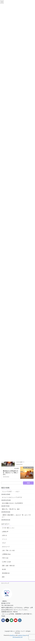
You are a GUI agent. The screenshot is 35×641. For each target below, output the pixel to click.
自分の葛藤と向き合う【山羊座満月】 (12, 503)
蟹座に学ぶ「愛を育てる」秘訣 (11, 509)
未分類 (4, 569)
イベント (4, 539)
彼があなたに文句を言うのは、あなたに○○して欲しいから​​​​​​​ (10, 472)
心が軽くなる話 (6, 561)
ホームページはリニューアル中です (12, 497)
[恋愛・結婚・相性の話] (27, 471)
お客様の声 (5, 531)
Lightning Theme (22, 635)
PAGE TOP (32, 620)
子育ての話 (5, 558)
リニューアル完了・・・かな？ (11, 491)
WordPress (12, 635)
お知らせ (4, 535)
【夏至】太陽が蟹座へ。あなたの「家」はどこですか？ (16, 516)
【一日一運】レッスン (8, 528)
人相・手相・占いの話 (8, 550)
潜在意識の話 (6, 573)
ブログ (4, 543)
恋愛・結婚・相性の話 (8, 565)
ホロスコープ (6, 546)
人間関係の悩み (6, 554)
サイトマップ (5, 583)
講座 (3, 577)
